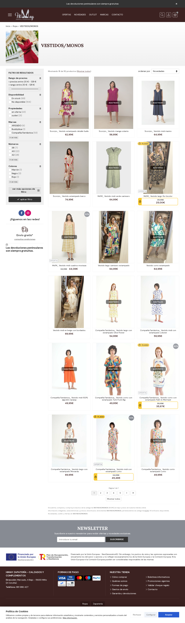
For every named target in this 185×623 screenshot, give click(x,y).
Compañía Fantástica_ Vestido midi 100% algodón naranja (69, 398)
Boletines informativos (159, 577)
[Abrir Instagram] (28, 213)
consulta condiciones (24, 239)
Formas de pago (120, 585)
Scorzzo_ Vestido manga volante (114, 131)
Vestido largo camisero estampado (113, 265)
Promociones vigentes (159, 581)
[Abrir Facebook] (21, 213)
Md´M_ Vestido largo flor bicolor (158, 196)
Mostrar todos (83, 71)
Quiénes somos (119, 581)
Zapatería (98, 603)
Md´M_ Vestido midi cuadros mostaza (69, 265)
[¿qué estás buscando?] (162, 14)
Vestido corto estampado (158, 265)
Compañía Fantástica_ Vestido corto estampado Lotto (158, 470)
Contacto (153, 589)
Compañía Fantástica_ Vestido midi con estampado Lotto (114, 470)
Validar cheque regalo (158, 585)
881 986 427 (22, 587)
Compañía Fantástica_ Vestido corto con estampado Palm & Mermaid (158, 398)
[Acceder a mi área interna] (168, 14)
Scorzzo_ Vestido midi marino (158, 131)
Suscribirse (117, 539)
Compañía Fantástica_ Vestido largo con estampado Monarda (69, 470)
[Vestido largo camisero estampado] (114, 237)
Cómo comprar (119, 577)
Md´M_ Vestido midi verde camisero (114, 196)
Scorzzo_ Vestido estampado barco (69, 196)
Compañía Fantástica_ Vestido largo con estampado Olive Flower (113, 331)
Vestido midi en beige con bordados (69, 330)
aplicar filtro (26, 199)
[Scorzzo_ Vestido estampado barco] (69, 168)
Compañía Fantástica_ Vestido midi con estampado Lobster (158, 331)
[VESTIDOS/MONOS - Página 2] (126, 493)
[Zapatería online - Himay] (24, 14)
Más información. (70, 618)
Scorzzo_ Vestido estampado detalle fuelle (69, 131)
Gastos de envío (120, 589)
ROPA (147, 511)
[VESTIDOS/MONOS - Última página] (133, 493)
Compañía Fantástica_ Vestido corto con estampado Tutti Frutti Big (113, 398)
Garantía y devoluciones (124, 593)
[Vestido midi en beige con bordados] (69, 302)
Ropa (85, 603)
